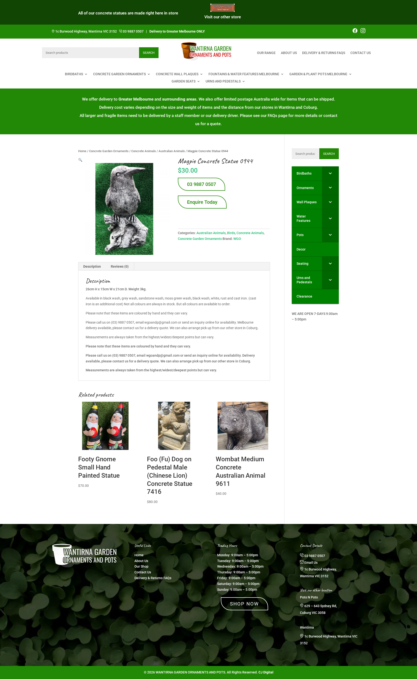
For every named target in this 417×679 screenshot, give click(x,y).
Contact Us (360, 53)
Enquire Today (202, 202)
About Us (289, 53)
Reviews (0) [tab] (120, 266)
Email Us (311, 562)
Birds (231, 233)
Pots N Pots (309, 597)
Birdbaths (74, 74)
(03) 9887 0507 (123, 355)
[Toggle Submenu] (330, 173)
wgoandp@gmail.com (163, 355)
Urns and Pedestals (223, 81)
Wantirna (307, 627)
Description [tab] (92, 266)
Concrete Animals (143, 151)
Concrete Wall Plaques (177, 74)
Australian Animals (172, 151)
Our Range (266, 53)
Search (148, 52)
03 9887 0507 (133, 31)
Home (82, 151)
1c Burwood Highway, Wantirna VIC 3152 (86, 31)
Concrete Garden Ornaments (119, 74)
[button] (80, 160)
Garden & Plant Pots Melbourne (318, 74)
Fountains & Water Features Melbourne (243, 74)
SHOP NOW (244, 604)
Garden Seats (183, 81)
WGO (237, 239)
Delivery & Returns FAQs (323, 53)
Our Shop (141, 566)
